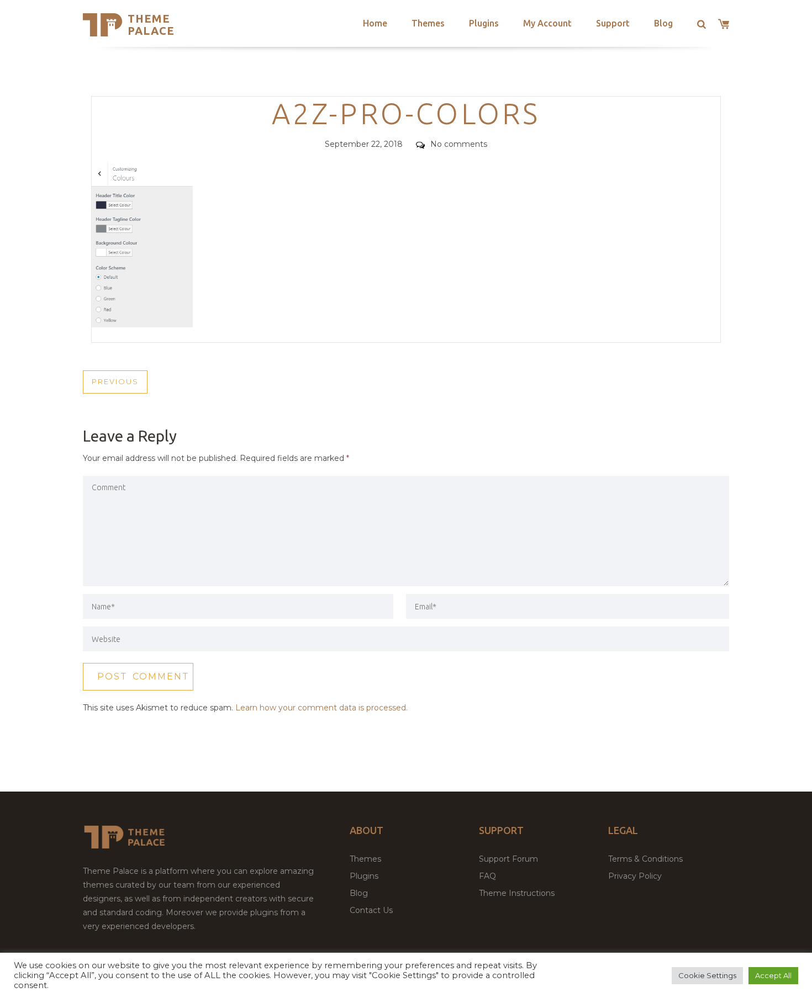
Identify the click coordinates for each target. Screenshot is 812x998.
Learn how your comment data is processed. (321, 708)
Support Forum (508, 859)
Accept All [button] (773, 975)
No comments (458, 144)
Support (613, 23)
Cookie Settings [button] (707, 975)
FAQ (487, 876)
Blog (663, 23)
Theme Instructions (517, 893)
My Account (547, 23)
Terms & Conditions (645, 859)
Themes (428, 23)
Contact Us (371, 910)
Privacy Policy (635, 876)
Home (375, 23)
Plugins (484, 23)
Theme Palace (151, 24)
